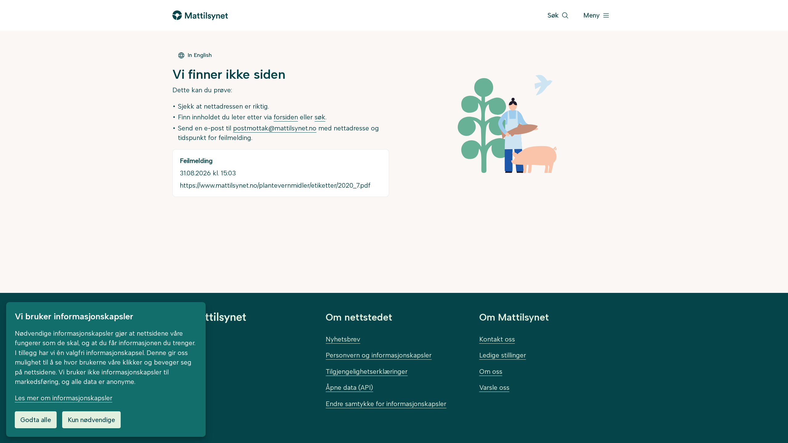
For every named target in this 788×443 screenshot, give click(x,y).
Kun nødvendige (91, 420)
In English (199, 55)
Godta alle (35, 420)
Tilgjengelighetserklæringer (367, 371)
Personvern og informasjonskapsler (379, 355)
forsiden (286, 117)
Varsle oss (494, 387)
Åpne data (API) (349, 387)
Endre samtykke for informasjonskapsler (386, 404)
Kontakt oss (497, 339)
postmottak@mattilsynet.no (274, 128)
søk (320, 117)
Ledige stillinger (502, 355)
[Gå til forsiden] (200, 15)
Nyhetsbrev (343, 339)
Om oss (490, 371)
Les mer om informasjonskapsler (63, 398)
